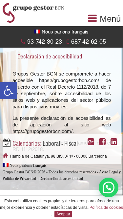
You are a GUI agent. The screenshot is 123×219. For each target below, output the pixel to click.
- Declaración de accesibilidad (60, 178)
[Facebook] (104, 142)
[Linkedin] (116, 142)
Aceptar (63, 214)
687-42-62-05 (88, 42)
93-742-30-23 (44, 42)
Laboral (51, 144)
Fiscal (71, 144)
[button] (8, 90)
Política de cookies (106, 207)
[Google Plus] (93, 142)
